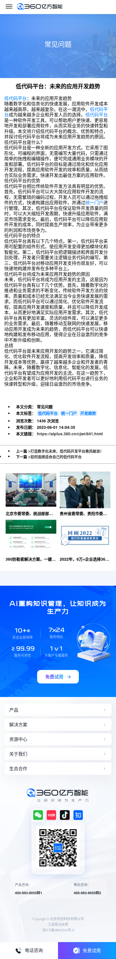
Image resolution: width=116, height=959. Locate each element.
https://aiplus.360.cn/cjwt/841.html (70, 433)
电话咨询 (34, 950)
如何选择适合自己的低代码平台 (56, 456)
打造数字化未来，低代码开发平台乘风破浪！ (67, 451)
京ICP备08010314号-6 (58, 930)
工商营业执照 (58, 925)
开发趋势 (88, 413)
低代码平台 (15, 98)
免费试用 (92, 950)
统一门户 (94, 202)
